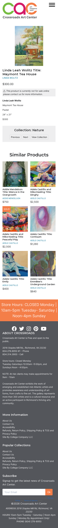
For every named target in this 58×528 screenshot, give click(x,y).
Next (25, 137)
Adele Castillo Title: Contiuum (41, 235)
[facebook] (14, 328)
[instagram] (29, 328)
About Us (7, 420)
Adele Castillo (38, 198)
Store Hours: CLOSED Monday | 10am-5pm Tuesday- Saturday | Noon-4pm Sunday (29, 310)
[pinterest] (35, 328)
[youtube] (43, 328)
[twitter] (21, 328)
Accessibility (8, 427)
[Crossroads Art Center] (19, 10)
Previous (15, 137)
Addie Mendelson (11, 198)
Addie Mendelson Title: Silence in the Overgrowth (13, 192)
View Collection (39, 137)
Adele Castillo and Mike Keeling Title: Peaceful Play (12, 237)
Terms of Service (30, 500)
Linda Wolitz (10, 77)
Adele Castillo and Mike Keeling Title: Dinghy (40, 192)
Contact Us (8, 424)
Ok (49, 492)
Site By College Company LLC (17, 437)
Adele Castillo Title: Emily (13, 280)
